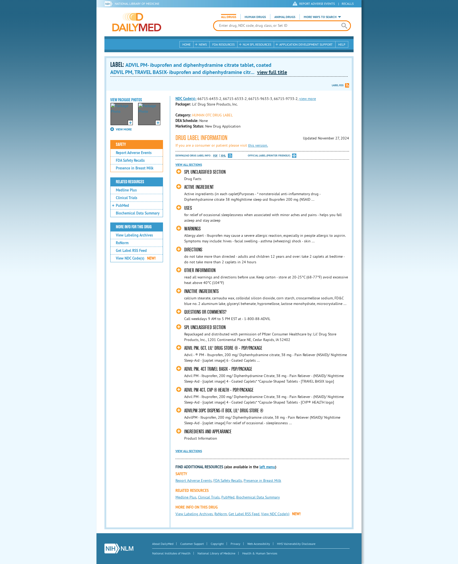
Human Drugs (255, 17)
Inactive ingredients (201, 291)
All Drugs (228, 17)
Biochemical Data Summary (138, 213)
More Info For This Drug (134, 227)
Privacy (235, 544)
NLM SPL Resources (257, 44)
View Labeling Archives (134, 235)
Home (186, 44)
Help (341, 44)
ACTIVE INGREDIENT (199, 187)
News (203, 44)
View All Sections (188, 165)
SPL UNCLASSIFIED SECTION (205, 172)
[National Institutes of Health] (109, 3)
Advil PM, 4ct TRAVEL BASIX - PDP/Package (218, 369)
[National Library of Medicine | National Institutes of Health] (118, 548)
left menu (267, 467)
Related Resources (130, 182)
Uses (188, 208)
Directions (193, 250)
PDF (215, 155)
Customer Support (192, 544)
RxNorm (122, 243)
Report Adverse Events (134, 152)
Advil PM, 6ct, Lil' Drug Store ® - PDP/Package (223, 348)
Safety (121, 144)
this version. (258, 145)
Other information (199, 270)
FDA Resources (223, 44)
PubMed (122, 205)
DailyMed (136, 22)
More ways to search (320, 17)
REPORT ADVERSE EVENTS (317, 4)
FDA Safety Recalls (130, 160)
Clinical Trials (126, 197)
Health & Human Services (259, 553)
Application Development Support (306, 44)
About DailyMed (162, 544)
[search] (344, 25)
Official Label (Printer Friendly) (269, 155)
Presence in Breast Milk (134, 168)
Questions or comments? (205, 312)
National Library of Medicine (137, 4)
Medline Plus (126, 190)
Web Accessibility (258, 544)
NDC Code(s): (185, 98)
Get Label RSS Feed (131, 250)
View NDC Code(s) (136, 258)
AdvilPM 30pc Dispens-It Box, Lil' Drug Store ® (223, 411)
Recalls (348, 4)
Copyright (217, 544)
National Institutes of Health (171, 553)
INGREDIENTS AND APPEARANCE (208, 432)
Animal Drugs (284, 17)
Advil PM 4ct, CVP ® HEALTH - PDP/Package (219, 390)
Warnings (192, 229)
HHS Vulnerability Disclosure (296, 544)
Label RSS (338, 85)
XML (223, 155)
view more (307, 98)
